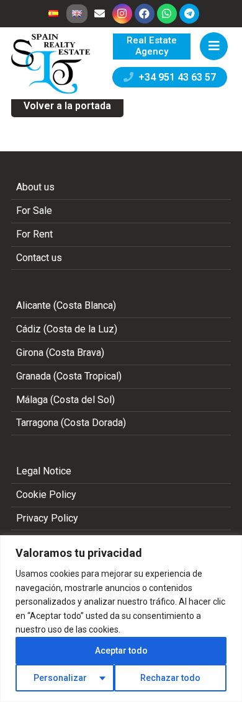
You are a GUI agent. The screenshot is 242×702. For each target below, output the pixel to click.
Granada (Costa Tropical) (69, 376)
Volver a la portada (67, 106)
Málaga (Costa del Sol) (65, 400)
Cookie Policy (46, 494)
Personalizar (60, 678)
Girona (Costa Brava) (60, 352)
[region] (121, 618)
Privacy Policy (47, 518)
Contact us (39, 258)
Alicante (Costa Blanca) (66, 305)
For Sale (34, 210)
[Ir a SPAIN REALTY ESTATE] (51, 63)
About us (35, 187)
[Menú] (214, 46)
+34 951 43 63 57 (174, 77)
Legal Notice (43, 471)
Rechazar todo (170, 678)
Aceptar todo (121, 650)
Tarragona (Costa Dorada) (71, 423)
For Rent (34, 234)
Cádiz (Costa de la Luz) (66, 329)
